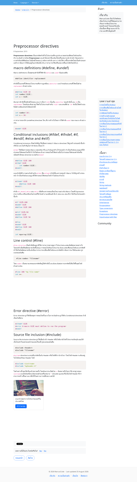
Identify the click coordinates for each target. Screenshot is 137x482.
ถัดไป (30, 457)
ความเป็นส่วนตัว (116, 3)
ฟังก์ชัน (102, 176)
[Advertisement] (50, 28)
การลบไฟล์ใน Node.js (107, 105)
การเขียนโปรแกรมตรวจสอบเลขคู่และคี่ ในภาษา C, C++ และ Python (109, 142)
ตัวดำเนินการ (104, 168)
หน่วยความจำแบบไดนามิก (109, 191)
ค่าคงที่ (102, 165)
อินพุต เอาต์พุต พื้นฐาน (107, 171)
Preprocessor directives (108, 214)
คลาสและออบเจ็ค (105, 199)
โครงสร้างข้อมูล (105, 194)
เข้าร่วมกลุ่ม (21, 406)
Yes (40, 451)
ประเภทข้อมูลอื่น (105, 197)
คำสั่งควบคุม (104, 173)
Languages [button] (24, 3)
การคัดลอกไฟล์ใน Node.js (109, 113)
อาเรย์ (101, 179)
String (101, 182)
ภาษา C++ (25, 10)
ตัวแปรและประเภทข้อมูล (108, 162)
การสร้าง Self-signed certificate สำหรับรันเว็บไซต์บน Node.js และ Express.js (109, 118)
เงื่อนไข (75, 475)
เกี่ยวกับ (104, 3)
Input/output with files (108, 217)
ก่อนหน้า (19, 457)
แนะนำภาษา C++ (105, 156)
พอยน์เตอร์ (103, 188)
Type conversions (106, 208)
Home (16, 3)
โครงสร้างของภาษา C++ (108, 159)
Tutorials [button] (35, 3)
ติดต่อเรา (84, 475)
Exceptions (103, 211)
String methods (105, 185)
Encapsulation (104, 205)
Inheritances (104, 202)
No (45, 451)
